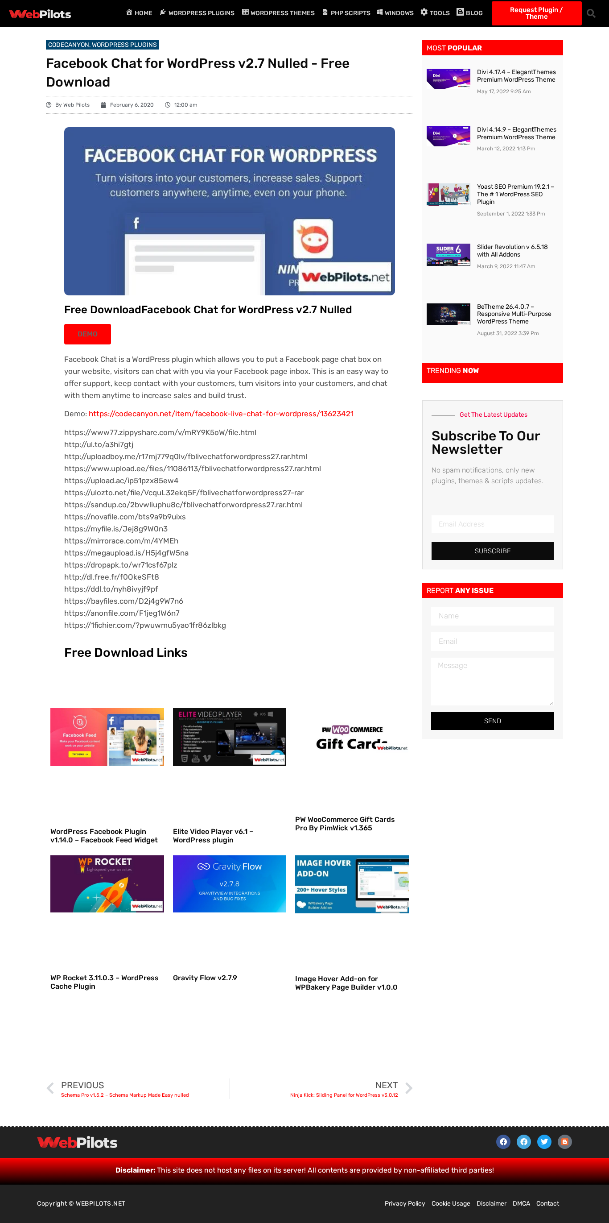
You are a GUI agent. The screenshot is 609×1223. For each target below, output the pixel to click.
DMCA (521, 1203)
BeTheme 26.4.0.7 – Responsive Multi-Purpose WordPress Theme (514, 314)
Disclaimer (491, 1203)
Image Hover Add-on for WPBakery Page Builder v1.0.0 (346, 982)
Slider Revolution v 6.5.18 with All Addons (512, 250)
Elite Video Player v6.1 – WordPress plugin (213, 835)
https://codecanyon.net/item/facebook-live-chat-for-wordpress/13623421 (221, 413)
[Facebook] (503, 1142)
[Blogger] (565, 1142)
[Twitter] (544, 1142)
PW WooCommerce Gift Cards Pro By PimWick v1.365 (345, 823)
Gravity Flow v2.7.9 (205, 978)
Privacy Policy (405, 1203)
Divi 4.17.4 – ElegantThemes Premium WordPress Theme (516, 75)
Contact (547, 1203)
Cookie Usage (451, 1203)
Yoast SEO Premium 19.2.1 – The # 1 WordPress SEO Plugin (515, 194)
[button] (591, 13)
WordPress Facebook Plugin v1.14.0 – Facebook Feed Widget (104, 835)
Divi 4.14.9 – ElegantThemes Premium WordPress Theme (516, 133)
